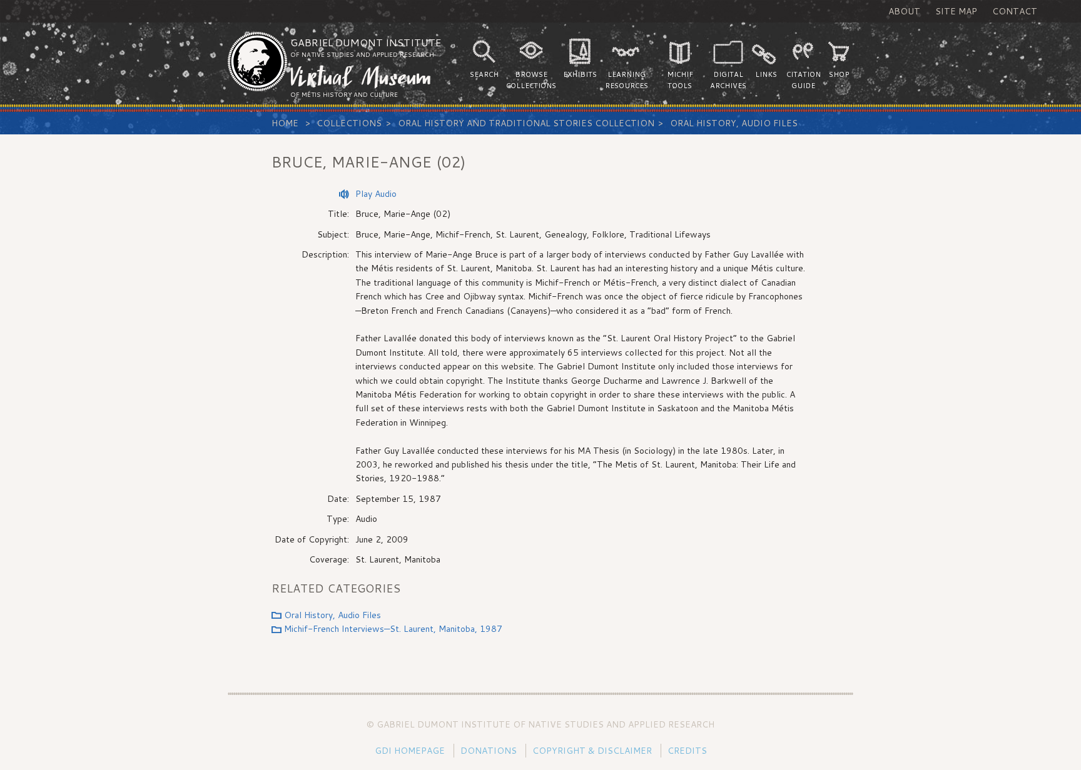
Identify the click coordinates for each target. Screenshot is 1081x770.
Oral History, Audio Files (734, 123)
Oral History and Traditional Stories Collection (526, 123)
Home (285, 123)
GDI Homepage (410, 750)
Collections (349, 123)
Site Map (956, 11)
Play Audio (376, 194)
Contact (1014, 11)
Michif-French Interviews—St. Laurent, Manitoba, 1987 (393, 628)
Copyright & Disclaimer (592, 750)
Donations (488, 750)
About (904, 11)
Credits (687, 750)
